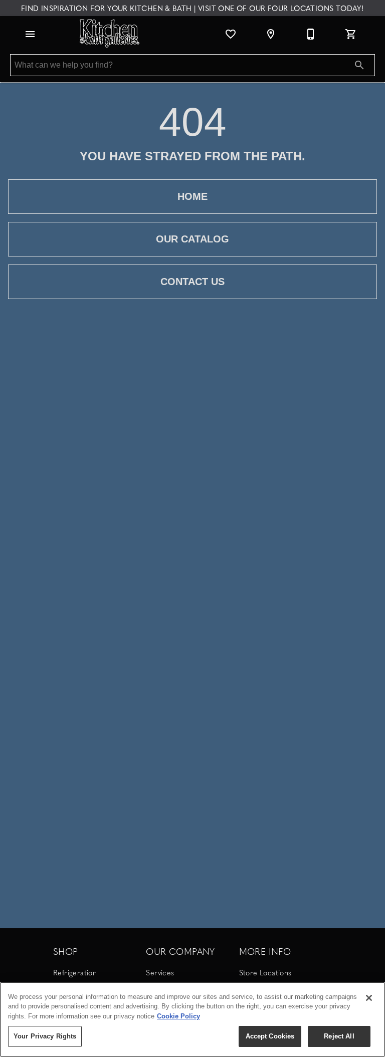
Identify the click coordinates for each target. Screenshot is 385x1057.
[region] (192, 1019)
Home (192, 196)
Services (160, 972)
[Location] (271, 34)
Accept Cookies (270, 1036)
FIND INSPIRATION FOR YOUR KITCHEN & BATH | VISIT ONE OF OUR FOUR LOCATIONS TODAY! (192, 8)
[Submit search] (359, 65)
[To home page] (110, 34)
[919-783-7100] (311, 34)
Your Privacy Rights (45, 1036)
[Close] (369, 998)
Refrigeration (75, 972)
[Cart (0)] (351, 34)
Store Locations (265, 972)
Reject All (339, 1036)
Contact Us (192, 281)
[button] (30, 34)
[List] (231, 34)
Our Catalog (192, 238)
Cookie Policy (178, 1016)
